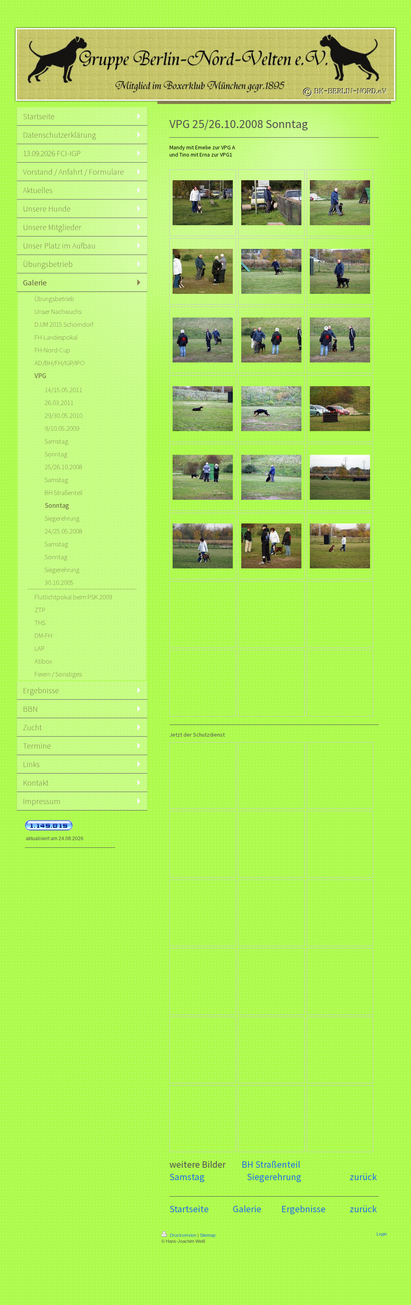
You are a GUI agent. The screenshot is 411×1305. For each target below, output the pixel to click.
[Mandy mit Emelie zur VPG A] (203, 202)
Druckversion (183, 1235)
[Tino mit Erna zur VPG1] (271, 202)
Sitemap (208, 1235)
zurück (363, 1177)
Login (381, 1234)
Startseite (189, 1209)
